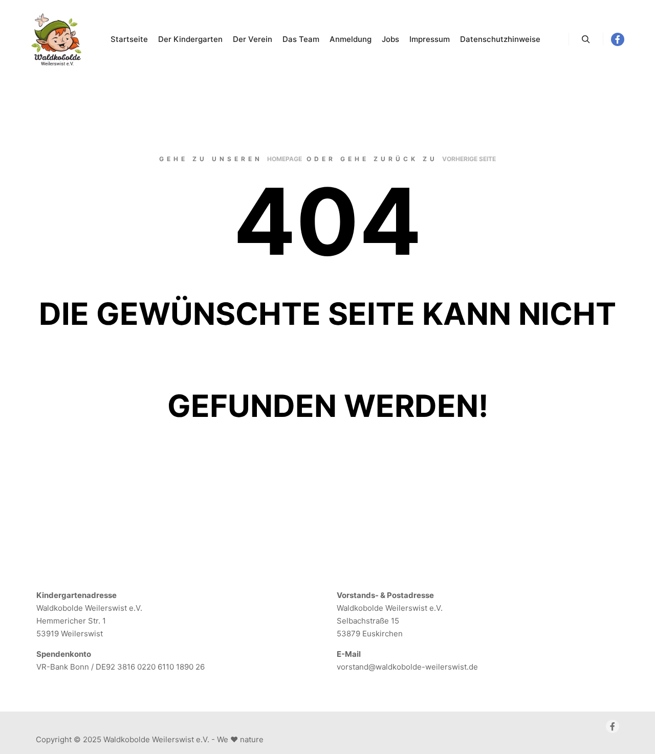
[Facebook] (617, 39)
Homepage (284, 159)
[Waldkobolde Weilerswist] (56, 39)
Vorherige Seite (469, 159)
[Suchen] (586, 39)
